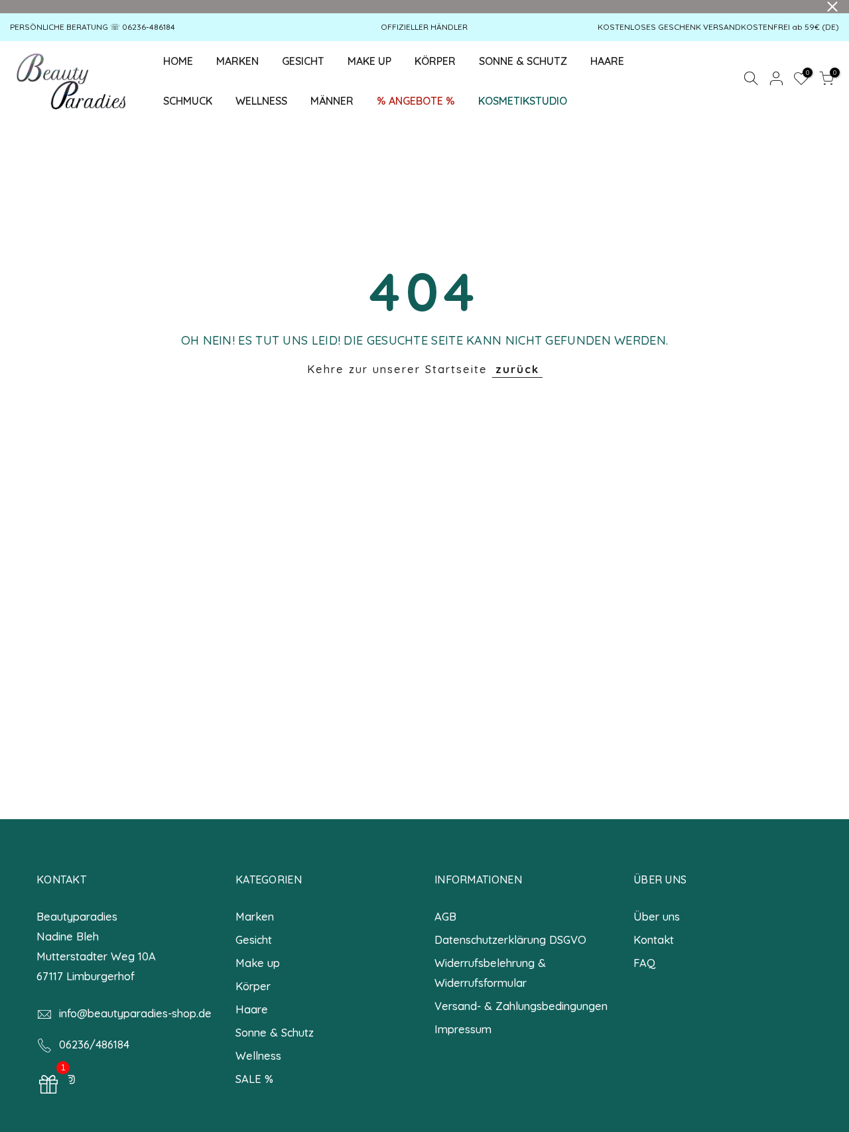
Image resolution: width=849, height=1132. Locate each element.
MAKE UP (369, 61)
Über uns (656, 916)
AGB (445, 916)
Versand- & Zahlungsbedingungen (521, 1006)
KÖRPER (435, 61)
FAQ (644, 963)
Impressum (462, 1029)
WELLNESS (261, 100)
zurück (517, 369)
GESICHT (308, 58)
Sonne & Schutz (274, 1032)
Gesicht (253, 939)
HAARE (607, 61)
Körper (253, 986)
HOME (178, 61)
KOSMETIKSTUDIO (522, 100)
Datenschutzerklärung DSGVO (510, 939)
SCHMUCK (187, 100)
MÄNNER (332, 100)
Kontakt (653, 939)
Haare (251, 1009)
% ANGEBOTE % (416, 100)
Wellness (258, 1055)
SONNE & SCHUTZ (523, 61)
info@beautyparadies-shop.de (135, 1013)
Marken (254, 916)
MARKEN (237, 61)
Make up (257, 963)
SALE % (254, 1079)
